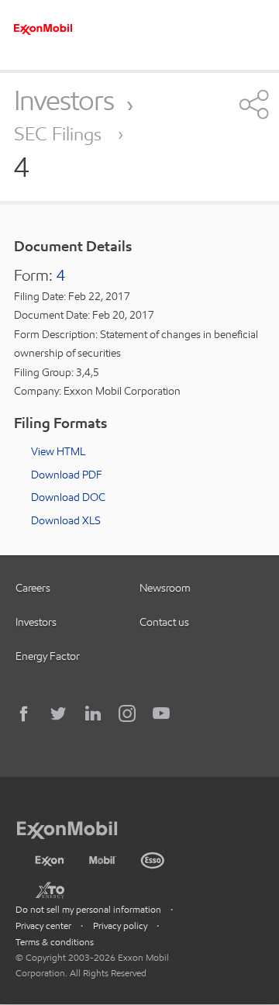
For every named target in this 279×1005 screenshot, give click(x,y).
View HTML (58, 451)
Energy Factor (48, 656)
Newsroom (165, 588)
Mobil (102, 858)
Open (252, 104)
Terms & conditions (55, 942)
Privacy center (43, 925)
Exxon (49, 857)
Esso (153, 858)
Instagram (127, 713)
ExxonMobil (75, 827)
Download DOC (68, 497)
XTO (49, 889)
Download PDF (66, 475)
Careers (33, 588)
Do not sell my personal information (88, 909)
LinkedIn (93, 713)
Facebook (25, 713)
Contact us (164, 622)
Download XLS (66, 520)
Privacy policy (120, 925)
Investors (64, 100)
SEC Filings (60, 134)
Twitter (59, 713)
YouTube (161, 713)
